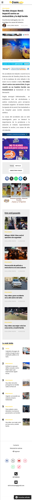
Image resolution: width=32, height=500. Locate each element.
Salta (7, 348)
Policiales (5, 8)
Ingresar (17, 451)
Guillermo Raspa (13, 25)
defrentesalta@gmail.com (16, 485)
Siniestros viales (16, 170)
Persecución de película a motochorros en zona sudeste (15, 266)
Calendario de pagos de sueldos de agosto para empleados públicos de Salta (12, 353)
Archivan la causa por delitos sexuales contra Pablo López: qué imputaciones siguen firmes (12, 369)
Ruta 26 (18, 165)
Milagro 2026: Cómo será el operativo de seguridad (14, 236)
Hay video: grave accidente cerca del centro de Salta (14, 297)
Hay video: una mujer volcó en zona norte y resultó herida (15, 327)
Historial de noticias (16, 448)
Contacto (16, 445)
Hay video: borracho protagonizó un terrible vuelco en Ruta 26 (12, 384)
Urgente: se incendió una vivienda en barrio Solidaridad (13, 398)
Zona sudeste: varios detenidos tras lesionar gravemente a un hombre (13, 411)
